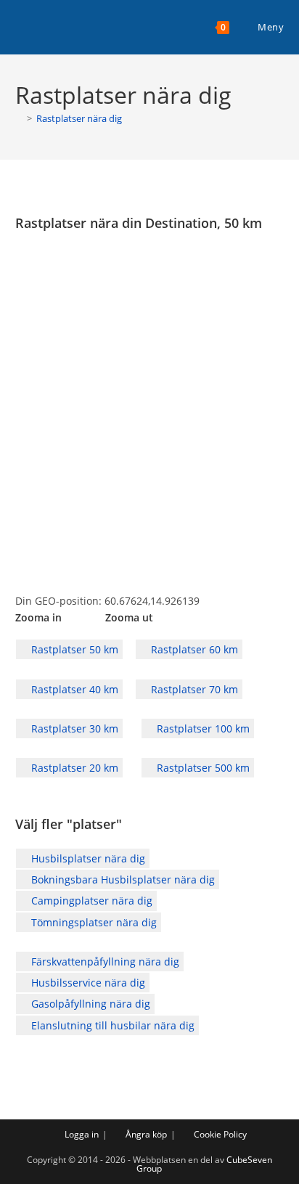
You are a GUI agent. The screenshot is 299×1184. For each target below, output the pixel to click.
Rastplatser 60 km (193, 649)
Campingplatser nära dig (90, 900)
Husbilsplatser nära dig (86, 858)
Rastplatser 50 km (73, 649)
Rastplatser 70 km (193, 689)
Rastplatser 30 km (73, 728)
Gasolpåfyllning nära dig (89, 1004)
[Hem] (18, 118)
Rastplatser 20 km (73, 768)
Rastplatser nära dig (79, 118)
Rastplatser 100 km (202, 728)
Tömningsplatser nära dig (92, 922)
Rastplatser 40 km (73, 689)
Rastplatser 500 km (202, 768)
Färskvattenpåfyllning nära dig (103, 961)
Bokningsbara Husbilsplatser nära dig (121, 879)
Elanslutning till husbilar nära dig (111, 1025)
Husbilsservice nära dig (86, 982)
